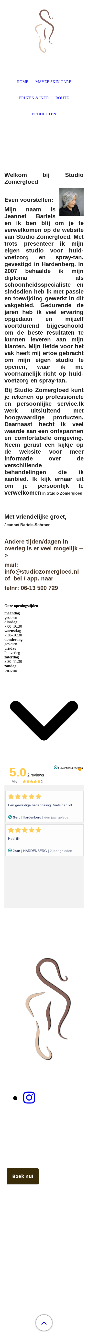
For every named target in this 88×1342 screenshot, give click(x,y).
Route (62, 98)
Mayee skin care (53, 82)
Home (22, 82)
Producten (44, 114)
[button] (44, 1323)
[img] (44, 30)
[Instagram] (29, 1097)
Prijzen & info (34, 98)
